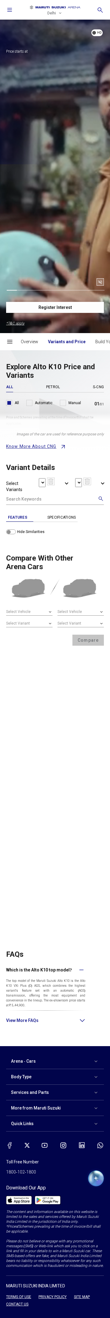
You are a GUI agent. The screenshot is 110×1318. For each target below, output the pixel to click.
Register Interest (55, 307)
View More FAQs (22, 1020)
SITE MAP (82, 1297)
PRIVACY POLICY (52, 1297)
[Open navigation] (9, 9)
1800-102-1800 (21, 1172)
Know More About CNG (31, 446)
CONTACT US (17, 1304)
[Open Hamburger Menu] (9, 341)
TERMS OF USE (18, 1297)
